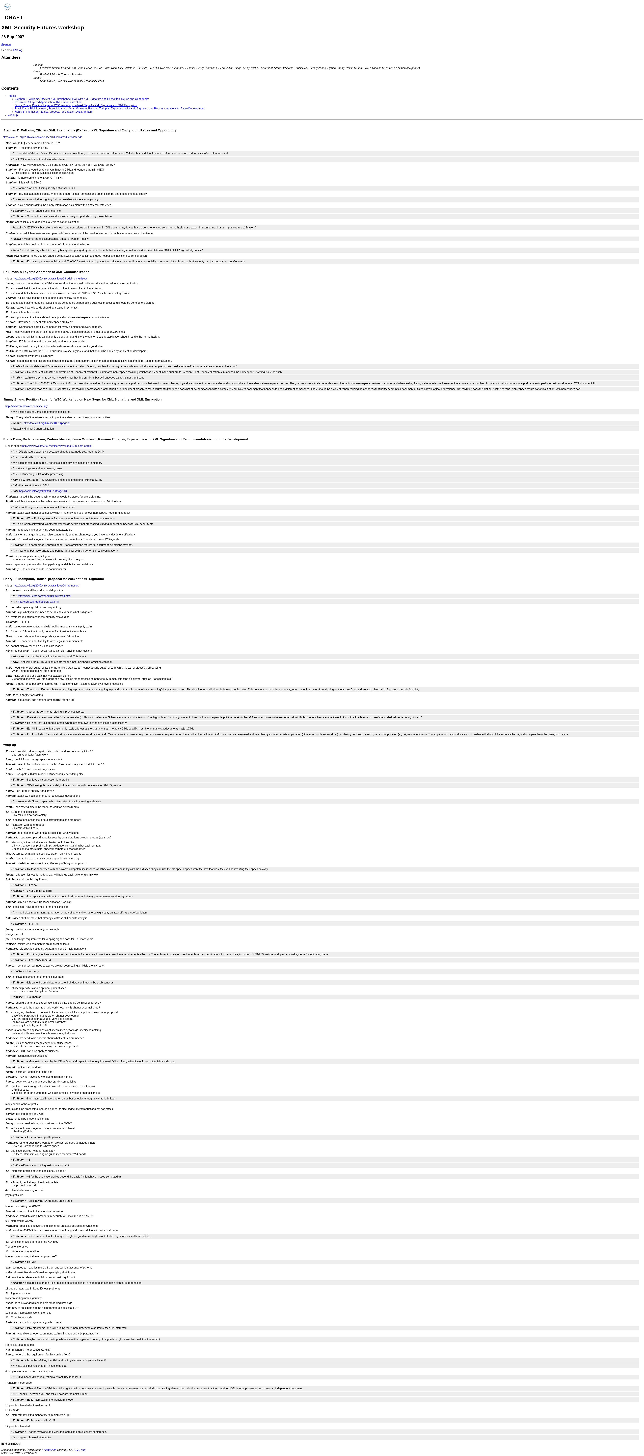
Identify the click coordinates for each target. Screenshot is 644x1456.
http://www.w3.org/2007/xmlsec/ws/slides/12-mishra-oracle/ (57, 445)
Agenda (6, 44)
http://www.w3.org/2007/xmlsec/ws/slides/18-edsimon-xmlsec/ (50, 278)
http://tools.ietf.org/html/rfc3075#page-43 (43, 491)
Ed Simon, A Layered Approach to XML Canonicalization (48, 102)
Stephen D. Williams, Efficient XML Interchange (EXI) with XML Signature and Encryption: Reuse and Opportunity (82, 99)
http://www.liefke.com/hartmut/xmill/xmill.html (44, 596)
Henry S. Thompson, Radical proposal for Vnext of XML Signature (54, 111)
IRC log (17, 50)
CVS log (80, 1449)
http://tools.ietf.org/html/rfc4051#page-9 (47, 423)
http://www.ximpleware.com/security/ (26, 406)
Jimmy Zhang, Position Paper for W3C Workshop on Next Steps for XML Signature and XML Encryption (76, 105)
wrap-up (13, 115)
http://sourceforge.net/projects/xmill (38, 601)
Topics (12, 95)
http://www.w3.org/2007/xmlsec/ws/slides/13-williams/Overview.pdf (42, 137)
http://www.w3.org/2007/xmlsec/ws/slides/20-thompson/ (46, 585)
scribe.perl (50, 1449)
